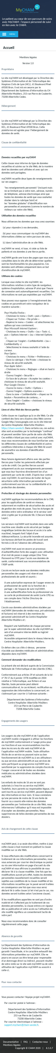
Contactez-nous (40, 1042)
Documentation (11, 1042)
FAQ (25, 1042)
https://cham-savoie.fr (13, 428)
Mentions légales (11, 1045)
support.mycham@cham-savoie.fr (21, 1025)
